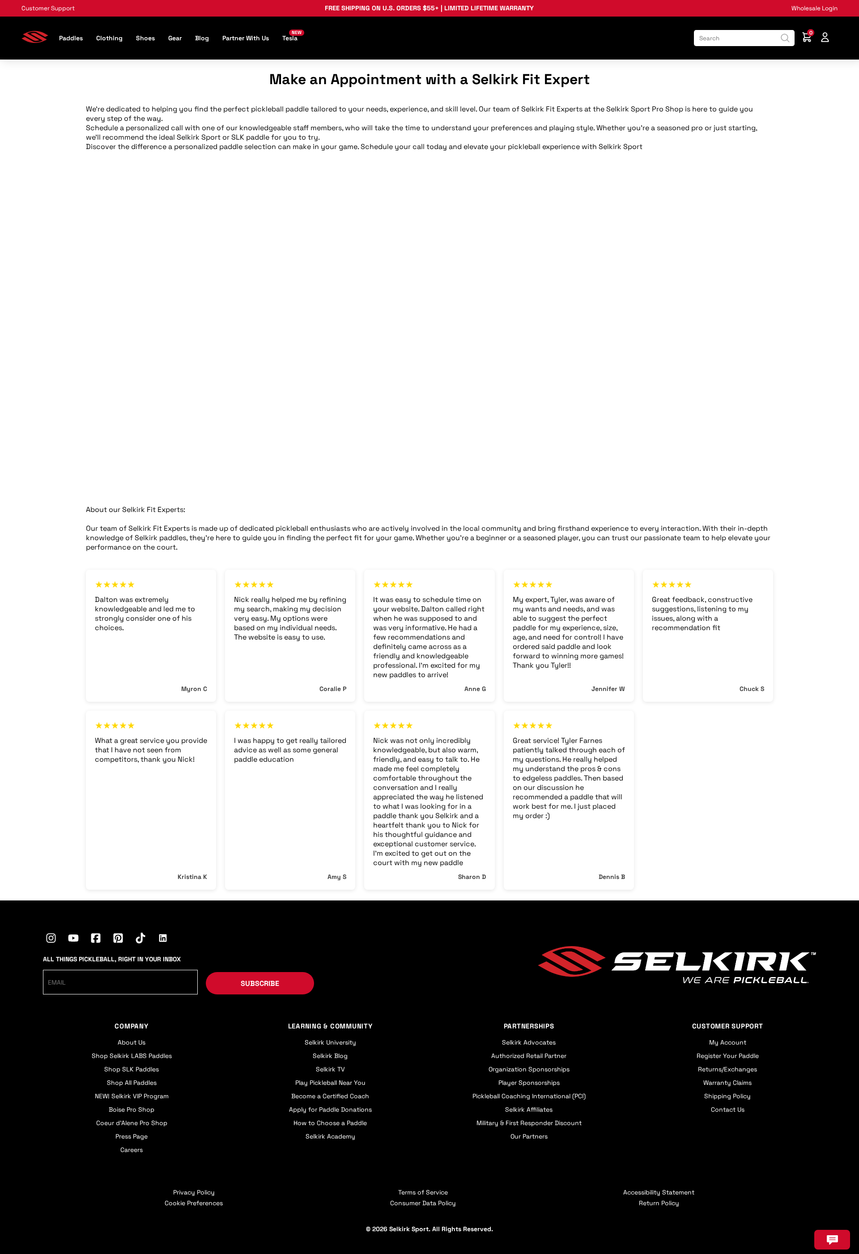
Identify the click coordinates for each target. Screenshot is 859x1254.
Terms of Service (423, 1192)
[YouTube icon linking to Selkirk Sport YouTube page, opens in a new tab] (73, 939)
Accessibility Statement (658, 1192)
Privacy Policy (194, 1192)
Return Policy (659, 1203)
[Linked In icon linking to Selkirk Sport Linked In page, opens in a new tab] (163, 939)
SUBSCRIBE (260, 983)
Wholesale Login (814, 8)
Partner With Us (245, 38)
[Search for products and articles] (785, 38)
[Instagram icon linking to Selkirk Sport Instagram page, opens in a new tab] (51, 939)
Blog (202, 38)
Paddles (71, 38)
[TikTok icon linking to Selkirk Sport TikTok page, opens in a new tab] (140, 939)
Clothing (109, 38)
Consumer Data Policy (423, 1203)
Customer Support (48, 8)
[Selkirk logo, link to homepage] (34, 40)
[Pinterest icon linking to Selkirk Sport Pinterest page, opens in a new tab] (118, 939)
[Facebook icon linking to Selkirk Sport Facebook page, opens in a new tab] (96, 939)
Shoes (145, 38)
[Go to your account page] (825, 38)
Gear (175, 38)
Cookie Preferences (194, 1203)
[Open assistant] (832, 1240)
